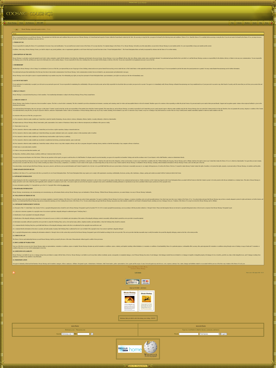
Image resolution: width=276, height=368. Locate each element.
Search (254, 23)
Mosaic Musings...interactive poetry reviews (33, 29)
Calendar (239, 23)
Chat (232, 23)
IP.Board (136, 267)
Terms (266, 23)
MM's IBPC (40, 23)
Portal (21, 23)
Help (260, 23)
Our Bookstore (30, 23)
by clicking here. (65, 185)
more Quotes (75, 326)
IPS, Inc (146, 267)
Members (247, 23)
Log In (139, 2)
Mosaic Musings (12, 23)
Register (144, 2)
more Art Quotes (201, 326)
